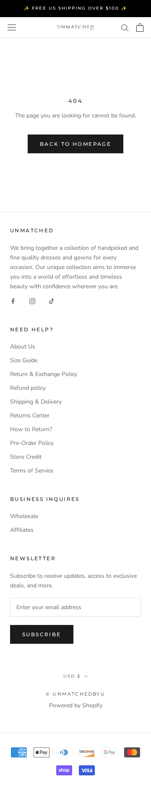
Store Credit (26, 457)
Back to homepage (75, 144)
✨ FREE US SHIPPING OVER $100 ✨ (75, 8)
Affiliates (22, 530)
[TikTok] (52, 300)
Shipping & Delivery (36, 402)
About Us (22, 347)
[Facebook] (13, 300)
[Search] (125, 27)
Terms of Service (31, 471)
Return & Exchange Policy (43, 374)
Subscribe (41, 634)
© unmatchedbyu (75, 694)
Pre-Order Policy (32, 443)
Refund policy (28, 388)
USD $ (72, 676)
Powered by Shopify (75, 705)
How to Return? (31, 429)
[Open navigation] (12, 27)
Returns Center (29, 415)
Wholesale (24, 516)
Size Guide (23, 360)
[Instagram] (32, 300)
